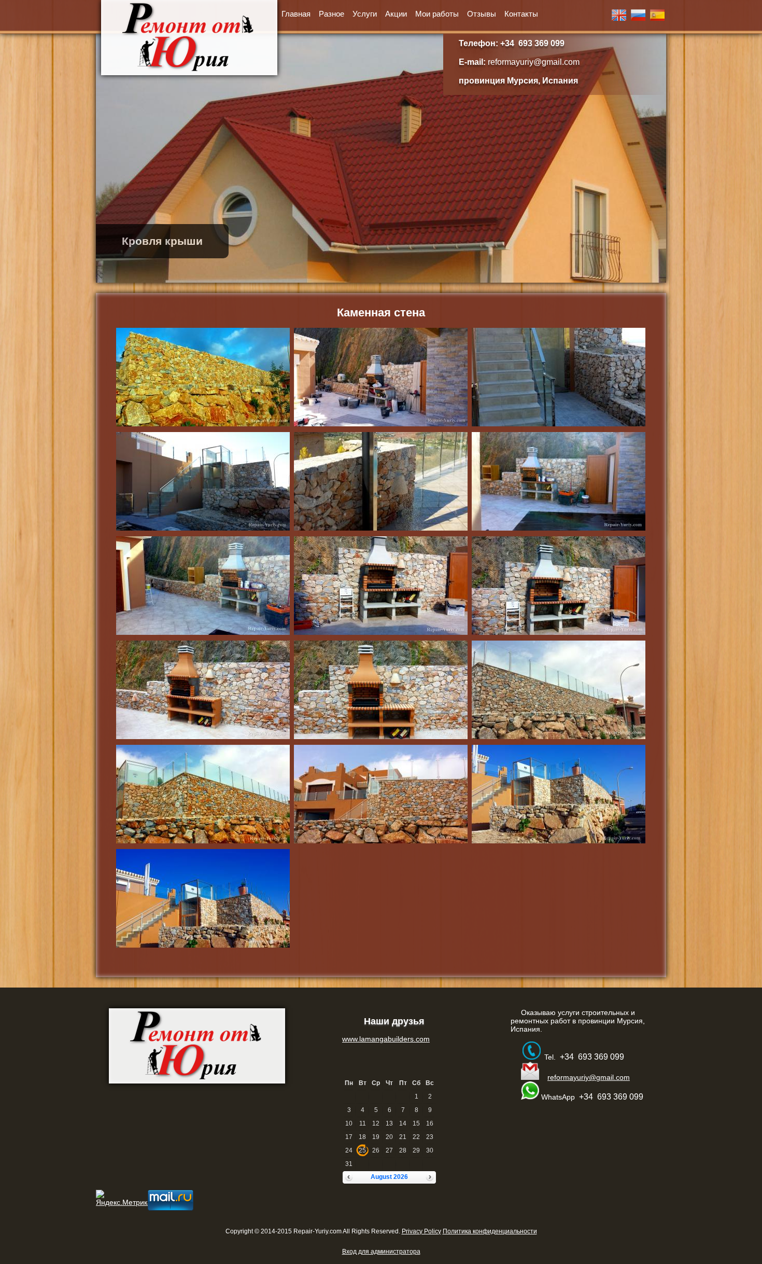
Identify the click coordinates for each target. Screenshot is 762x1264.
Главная (296, 13)
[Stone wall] (619, 17)
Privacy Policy (421, 1231)
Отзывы (481, 13)
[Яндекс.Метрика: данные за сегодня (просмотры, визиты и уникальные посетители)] (123, 1198)
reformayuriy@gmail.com (534, 62)
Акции (396, 13)
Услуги (364, 13)
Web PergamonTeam (446, 1244)
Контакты (521, 13)
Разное (331, 13)
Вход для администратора (381, 1251)
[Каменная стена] (638, 17)
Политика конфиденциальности (490, 1231)
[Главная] (189, 37)
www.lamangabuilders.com (386, 1039)
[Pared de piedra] (657, 17)
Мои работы (437, 13)
